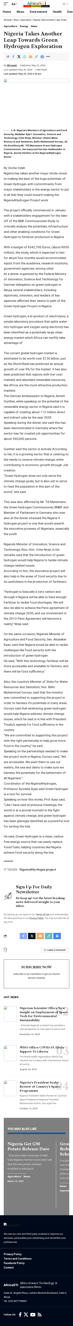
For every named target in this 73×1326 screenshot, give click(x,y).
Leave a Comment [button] (56, 950)
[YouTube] (32, 1315)
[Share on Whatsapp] (24, 57)
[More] (48, 57)
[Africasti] (36, 4)
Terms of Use (42, 914)
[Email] (30, 57)
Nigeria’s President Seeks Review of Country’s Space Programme (40, 1086)
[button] (7, 4)
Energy (24, 26)
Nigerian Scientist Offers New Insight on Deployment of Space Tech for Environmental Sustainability (44, 1014)
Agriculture (10, 26)
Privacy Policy (36, 918)
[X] (26, 1315)
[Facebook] (20, 1315)
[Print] (42, 57)
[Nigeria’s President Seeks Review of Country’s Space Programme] (10, 1088)
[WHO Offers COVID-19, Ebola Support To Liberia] (10, 1053)
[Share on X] (19, 57)
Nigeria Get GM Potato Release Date (28, 1146)
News (34, 26)
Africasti (12, 65)
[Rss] (39, 1315)
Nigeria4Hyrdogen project (37, 869)
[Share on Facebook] (13, 57)
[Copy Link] (36, 57)
